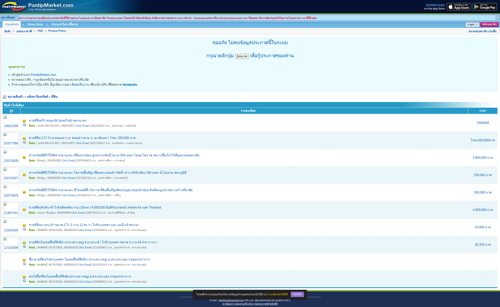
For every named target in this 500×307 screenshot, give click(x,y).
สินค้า (7, 31)
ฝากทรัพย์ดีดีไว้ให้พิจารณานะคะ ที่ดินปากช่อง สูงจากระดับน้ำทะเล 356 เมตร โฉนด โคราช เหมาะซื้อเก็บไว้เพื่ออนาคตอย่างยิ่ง (114, 155)
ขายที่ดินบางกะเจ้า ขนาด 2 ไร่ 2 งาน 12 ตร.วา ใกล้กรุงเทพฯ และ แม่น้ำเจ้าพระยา (84, 224)
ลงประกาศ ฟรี (24, 31)
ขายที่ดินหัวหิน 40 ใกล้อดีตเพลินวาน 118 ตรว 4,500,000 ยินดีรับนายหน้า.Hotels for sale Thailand (95, 207)
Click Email (82, 125)
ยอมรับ (297, 294)
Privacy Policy (57, 30)
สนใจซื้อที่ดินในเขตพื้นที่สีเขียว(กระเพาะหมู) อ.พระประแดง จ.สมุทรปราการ (80, 276)
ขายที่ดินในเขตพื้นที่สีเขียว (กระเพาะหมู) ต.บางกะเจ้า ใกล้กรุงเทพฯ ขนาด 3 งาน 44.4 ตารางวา (93, 242)
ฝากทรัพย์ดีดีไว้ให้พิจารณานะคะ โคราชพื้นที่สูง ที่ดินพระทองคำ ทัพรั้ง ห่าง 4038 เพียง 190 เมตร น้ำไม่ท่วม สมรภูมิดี (107, 172)
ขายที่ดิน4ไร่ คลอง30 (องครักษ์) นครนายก (58, 120)
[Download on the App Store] (458, 6)
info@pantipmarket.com (231, 300)
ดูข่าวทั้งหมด (8, 17)
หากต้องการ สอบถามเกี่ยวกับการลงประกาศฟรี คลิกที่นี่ (250, 304)
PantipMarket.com (43, 74)
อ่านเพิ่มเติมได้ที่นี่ (277, 294)
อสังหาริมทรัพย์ (37, 96)
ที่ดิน (54, 96)
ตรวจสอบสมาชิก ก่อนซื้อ (482, 31)
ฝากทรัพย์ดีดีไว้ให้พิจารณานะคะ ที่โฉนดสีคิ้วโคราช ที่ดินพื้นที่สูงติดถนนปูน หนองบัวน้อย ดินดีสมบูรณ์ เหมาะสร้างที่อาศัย (111, 190)
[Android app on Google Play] (486, 6)
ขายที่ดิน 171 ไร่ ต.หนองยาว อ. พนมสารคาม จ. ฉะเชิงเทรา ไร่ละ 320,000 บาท (82, 138)
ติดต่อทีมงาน (80, 84)
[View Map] (24, 125)
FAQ (40, 30)
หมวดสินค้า (16, 96)
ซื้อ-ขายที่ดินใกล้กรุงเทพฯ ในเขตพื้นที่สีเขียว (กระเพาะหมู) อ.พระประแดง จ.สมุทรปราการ (89, 259)
